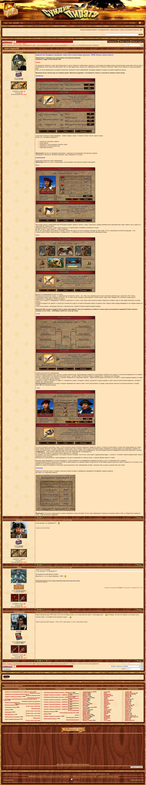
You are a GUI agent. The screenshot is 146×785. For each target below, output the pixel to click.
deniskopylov (19, 52)
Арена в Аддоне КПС (60, 45)
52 (71, 567)
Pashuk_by (19, 520)
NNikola (19, 567)
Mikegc (24, 43)
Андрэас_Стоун (17, 43)
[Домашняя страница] (47, 661)
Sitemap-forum (140, 780)
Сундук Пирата (7, 773)
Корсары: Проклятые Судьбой (45, 45)
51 (71, 520)
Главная (5, 22)
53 (68, 612)
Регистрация (16, 22)
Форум (10, 22)
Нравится (5, 678)
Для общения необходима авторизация (73, 764)
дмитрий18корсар (19, 612)
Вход (21, 22)
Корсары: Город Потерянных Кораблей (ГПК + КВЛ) (21, 45)
